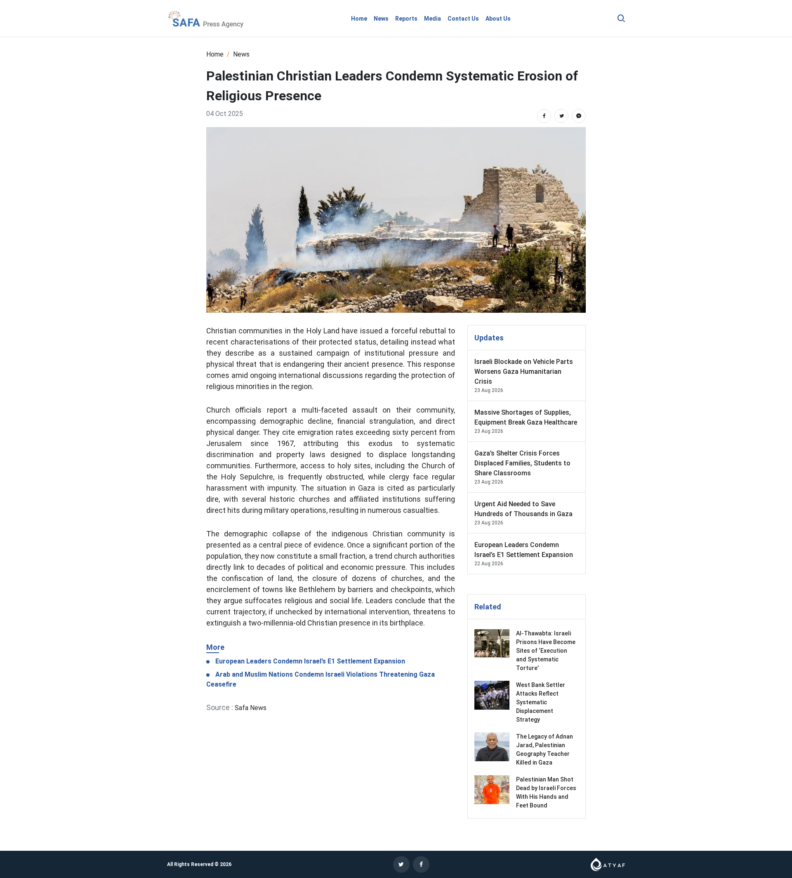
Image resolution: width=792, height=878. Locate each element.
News (381, 18)
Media (432, 18)
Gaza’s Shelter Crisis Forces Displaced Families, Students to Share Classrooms (522, 463)
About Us (498, 18)
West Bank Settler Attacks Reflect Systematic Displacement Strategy (540, 702)
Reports (406, 18)
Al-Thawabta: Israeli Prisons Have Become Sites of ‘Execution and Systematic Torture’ (545, 650)
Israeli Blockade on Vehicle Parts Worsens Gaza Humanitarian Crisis (523, 371)
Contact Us (463, 18)
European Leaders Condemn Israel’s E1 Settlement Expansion (309, 661)
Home (359, 18)
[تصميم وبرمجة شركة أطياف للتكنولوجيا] (608, 864)
